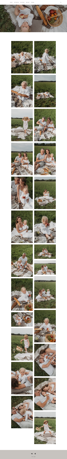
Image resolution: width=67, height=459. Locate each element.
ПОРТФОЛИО (16, 2)
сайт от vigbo (33, 456)
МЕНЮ (11, 2)
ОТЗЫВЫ (32, 2)
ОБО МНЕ (27, 2)
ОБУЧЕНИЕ (22, 2)
